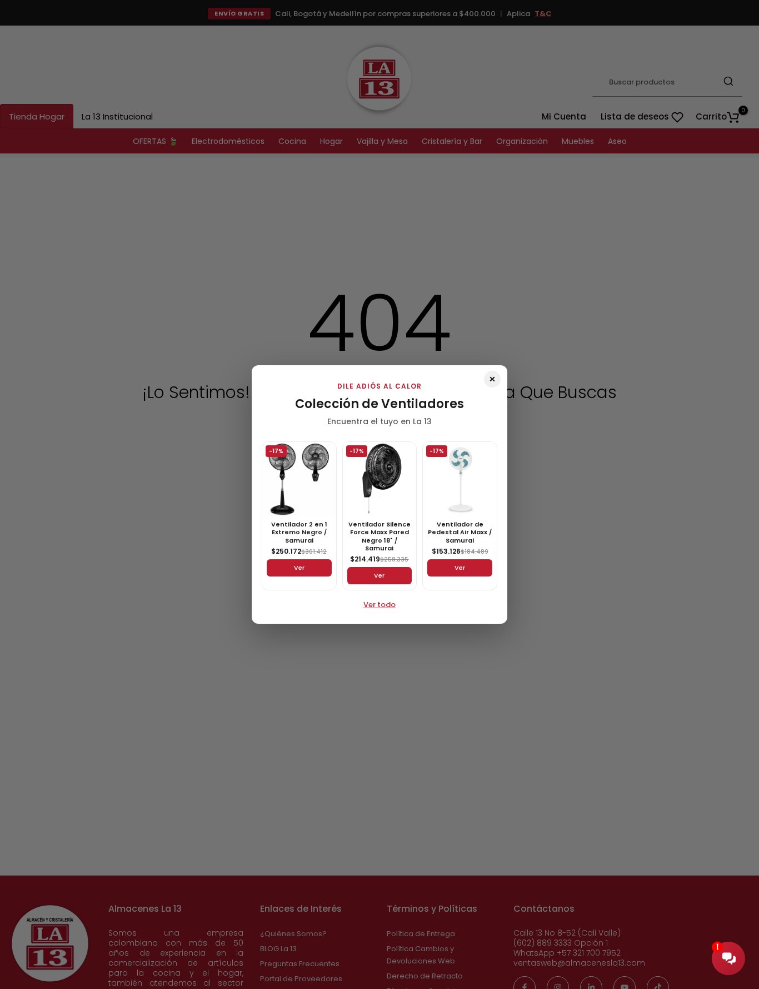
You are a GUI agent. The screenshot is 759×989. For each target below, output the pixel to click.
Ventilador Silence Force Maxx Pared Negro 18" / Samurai (379, 536)
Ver (299, 567)
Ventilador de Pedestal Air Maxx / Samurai (460, 532)
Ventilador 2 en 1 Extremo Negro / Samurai (299, 532)
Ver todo (379, 604)
